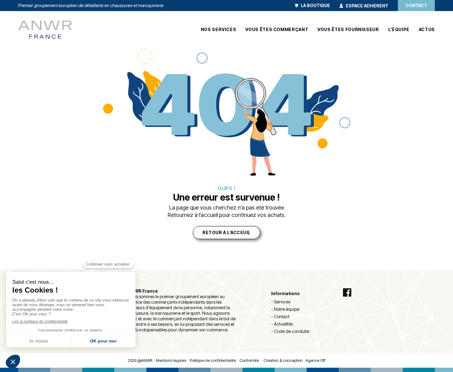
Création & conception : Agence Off (294, 360)
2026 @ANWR (140, 360)
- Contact (280, 316)
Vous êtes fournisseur (348, 29)
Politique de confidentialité (213, 360)
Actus (427, 29)
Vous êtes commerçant (276, 29)
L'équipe (399, 29)
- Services (280, 301)
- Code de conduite (290, 331)
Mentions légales (171, 360)
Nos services (218, 29)
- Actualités (282, 323)
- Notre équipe (285, 309)
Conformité (250, 360)
